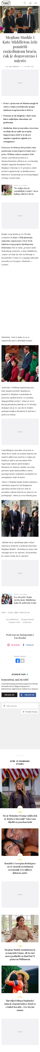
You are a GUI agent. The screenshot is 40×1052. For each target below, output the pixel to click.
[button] (36, 3)
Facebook (30, 645)
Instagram (15, 645)
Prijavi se (9, 695)
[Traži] (25, 3)
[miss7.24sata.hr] (6, 3)
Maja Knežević (14, 66)
